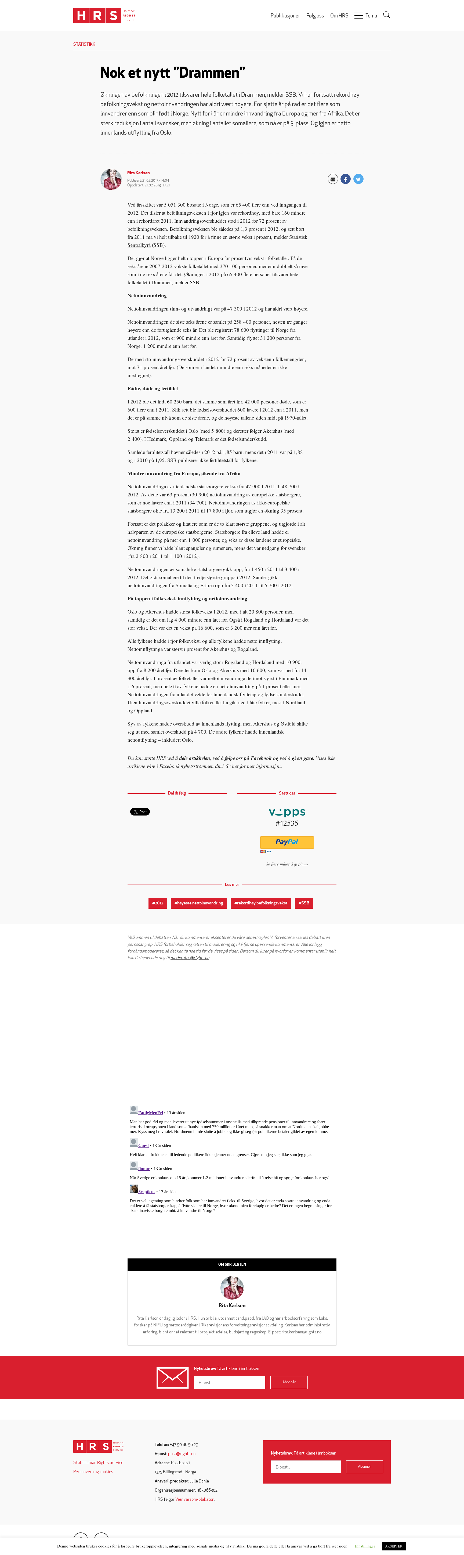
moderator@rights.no (190, 958)
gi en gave (302, 758)
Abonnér (289, 1382)
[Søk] (387, 15)
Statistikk (84, 44)
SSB (305, 903)
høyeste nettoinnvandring (200, 903)
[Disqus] (232, 1033)
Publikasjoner (285, 16)
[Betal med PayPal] (286, 842)
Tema (371, 16)
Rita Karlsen (138, 173)
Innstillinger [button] (365, 1546)
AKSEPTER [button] (394, 1546)
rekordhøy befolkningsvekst (262, 903)
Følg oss (315, 16)
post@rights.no (181, 1454)
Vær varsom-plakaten (194, 1500)
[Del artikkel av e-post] (333, 179)
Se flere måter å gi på (284, 864)
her (235, 766)
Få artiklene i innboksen (226, 1369)
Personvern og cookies (93, 1472)
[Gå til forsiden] (98, 1446)
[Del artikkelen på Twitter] (358, 179)
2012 (159, 903)
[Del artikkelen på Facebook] (345, 179)
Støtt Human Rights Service (98, 1463)
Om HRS (339, 16)
